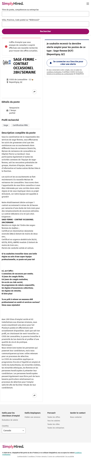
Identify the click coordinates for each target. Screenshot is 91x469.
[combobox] (45, 14)
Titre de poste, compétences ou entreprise (20, 10)
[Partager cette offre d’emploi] (34, 91)
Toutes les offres (53, 417)
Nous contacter (76, 417)
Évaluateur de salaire (10, 420)
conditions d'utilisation (54, 72)
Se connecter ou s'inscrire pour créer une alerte (68, 62)
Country (5, 426)
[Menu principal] (87, 3)
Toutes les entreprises (55, 428)
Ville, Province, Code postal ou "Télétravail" (21, 20)
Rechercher (45, 31)
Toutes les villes (53, 424)
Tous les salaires (53, 421)
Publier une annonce (32, 417)
